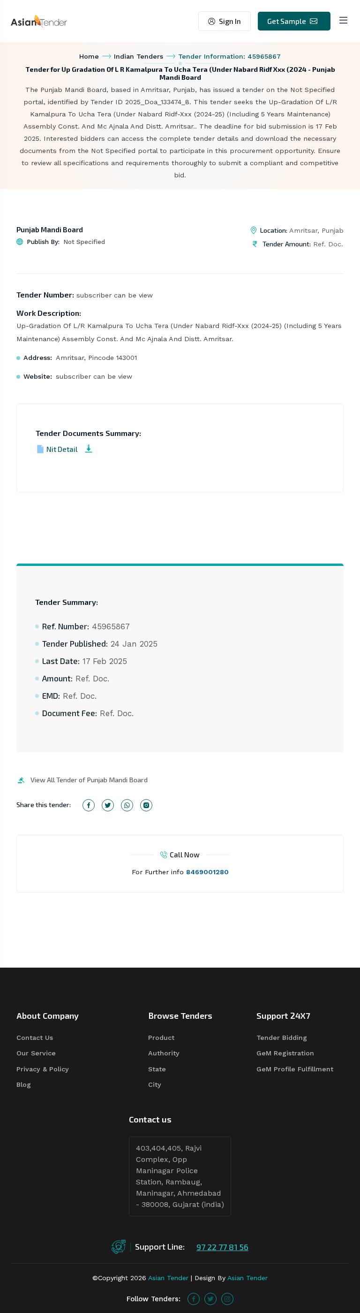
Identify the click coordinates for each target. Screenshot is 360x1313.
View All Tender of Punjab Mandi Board (89, 780)
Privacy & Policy (42, 1069)
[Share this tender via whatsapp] (127, 805)
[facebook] (194, 1299)
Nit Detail (62, 449)
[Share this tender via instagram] (146, 805)
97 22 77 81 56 (222, 1247)
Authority (164, 1053)
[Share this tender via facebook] (88, 805)
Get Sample (286, 21)
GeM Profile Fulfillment (294, 1069)
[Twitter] (210, 1299)
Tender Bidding (281, 1037)
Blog (23, 1084)
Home (89, 56)
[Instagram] (227, 1299)
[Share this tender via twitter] (108, 805)
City (154, 1084)
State (157, 1069)
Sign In (230, 21)
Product (161, 1037)
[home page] (39, 20)
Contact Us (34, 1037)
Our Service (36, 1053)
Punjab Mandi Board (49, 229)
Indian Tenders (138, 56)
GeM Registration (285, 1053)
